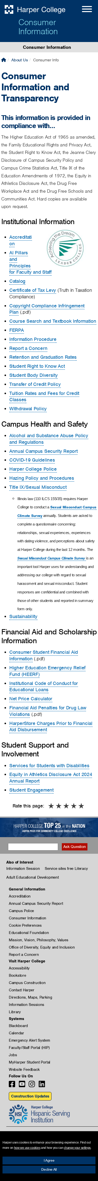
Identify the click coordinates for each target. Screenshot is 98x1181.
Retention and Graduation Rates (43, 357)
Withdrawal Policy (28, 408)
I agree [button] (49, 1160)
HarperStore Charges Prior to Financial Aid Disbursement (50, 726)
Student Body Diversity (33, 375)
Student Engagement (31, 790)
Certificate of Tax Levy (32, 290)
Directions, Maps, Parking (30, 997)
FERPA (16, 330)
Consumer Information (38, 27)
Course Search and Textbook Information (52, 321)
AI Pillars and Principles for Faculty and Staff (30, 262)
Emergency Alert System (29, 1040)
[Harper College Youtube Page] (22, 1085)
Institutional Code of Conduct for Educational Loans (43, 686)
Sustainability (23, 616)
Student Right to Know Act (37, 366)
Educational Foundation (29, 932)
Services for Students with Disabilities (49, 765)
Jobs (13, 1054)
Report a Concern (28, 348)
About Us (19, 60)
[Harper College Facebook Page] (12, 1085)
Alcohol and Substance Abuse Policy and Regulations (48, 438)
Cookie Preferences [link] (25, 925)
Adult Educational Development (32, 877)
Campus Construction (27, 982)
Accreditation (20, 240)
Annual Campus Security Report (43, 451)
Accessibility (19, 968)
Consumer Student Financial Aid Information (43, 655)
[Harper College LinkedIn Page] (42, 1085)
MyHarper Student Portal (29, 1062)
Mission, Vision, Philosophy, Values (38, 940)
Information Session (23, 868)
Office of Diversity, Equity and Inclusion (42, 947)
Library (15, 1011)
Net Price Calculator (30, 699)
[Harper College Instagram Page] (32, 1085)
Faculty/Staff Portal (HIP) (29, 1047)
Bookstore (17, 975)
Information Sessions (26, 1004)
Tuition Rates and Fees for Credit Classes (44, 396)
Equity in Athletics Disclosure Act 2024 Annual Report (50, 777)
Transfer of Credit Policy (35, 384)
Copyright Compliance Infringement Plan (46, 309)
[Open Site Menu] (82, 10)
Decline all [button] (49, 1169)
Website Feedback (24, 1069)
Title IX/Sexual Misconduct (37, 487)
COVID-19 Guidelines (32, 460)
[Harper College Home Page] (3, 60)
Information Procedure (33, 339)
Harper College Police (33, 469)
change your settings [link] (77, 1148)
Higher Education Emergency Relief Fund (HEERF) (47, 671)
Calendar (16, 1033)
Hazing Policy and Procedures (41, 478)
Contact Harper (21, 990)
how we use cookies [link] (27, 1148)
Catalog (17, 281)
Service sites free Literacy (66, 868)
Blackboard (18, 1025)
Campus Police (21, 910)
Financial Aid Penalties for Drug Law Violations (47, 711)
